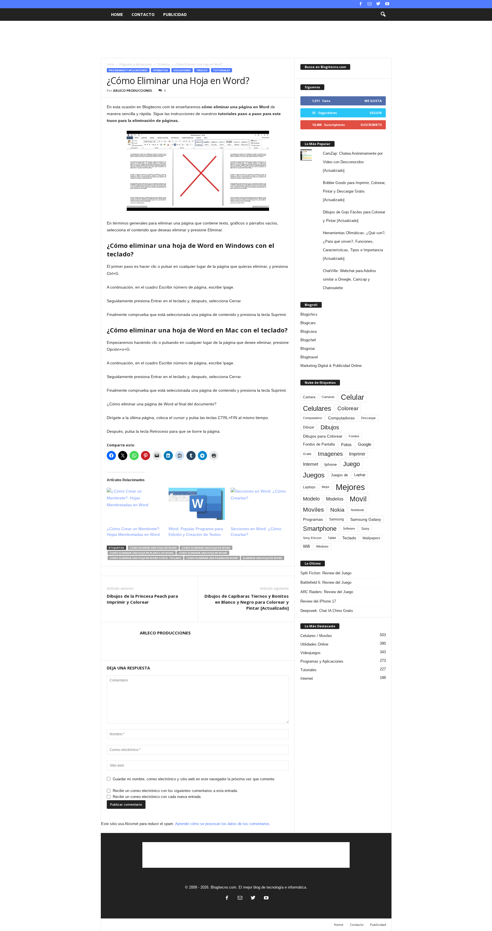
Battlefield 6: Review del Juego (325, 582)
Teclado (349, 538)
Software (349, 528)
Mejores (350, 487)
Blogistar (307, 348)
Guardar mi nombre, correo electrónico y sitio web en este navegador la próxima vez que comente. (194, 779)
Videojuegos (310, 653)
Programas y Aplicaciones (135, 64)
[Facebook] (360, 4)
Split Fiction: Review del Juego (325, 573)
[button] (383, 14)
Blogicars (308, 323)
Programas (313, 519)
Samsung (336, 519)
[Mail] (369, 4)
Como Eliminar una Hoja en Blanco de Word (142, 553)
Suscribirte (371, 124)
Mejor (325, 487)
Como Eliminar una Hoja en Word (203, 553)
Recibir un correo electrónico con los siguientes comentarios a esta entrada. (175, 791)
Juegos (314, 475)
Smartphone (320, 528)
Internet (310, 464)
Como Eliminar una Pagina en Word (212, 558)
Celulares (317, 408)
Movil (358, 499)
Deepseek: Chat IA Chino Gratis (326, 611)
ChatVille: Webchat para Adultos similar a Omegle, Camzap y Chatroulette (349, 279)
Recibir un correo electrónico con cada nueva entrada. (157, 797)
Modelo (311, 499)
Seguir (376, 113)
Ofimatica (163, 64)
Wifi (306, 546)
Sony (365, 529)
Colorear (347, 408)
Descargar (368, 418)
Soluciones (182, 70)
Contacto (143, 14)
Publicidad (175, 14)
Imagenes (330, 454)
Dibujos (330, 427)
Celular (352, 397)
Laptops (309, 487)
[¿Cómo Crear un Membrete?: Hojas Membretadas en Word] (135, 504)
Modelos (334, 499)
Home (117, 14)
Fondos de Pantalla (319, 444)
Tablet (332, 538)
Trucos (202, 70)
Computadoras (341, 418)
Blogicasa (308, 331)
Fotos (346, 444)
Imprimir (357, 453)
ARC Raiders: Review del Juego (326, 592)
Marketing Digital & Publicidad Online (331, 366)
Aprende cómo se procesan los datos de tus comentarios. (222, 824)
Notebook (357, 510)
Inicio (110, 64)
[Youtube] (387, 4)
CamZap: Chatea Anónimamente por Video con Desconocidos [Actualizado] (353, 162)
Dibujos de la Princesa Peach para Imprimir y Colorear (142, 599)
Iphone (330, 464)
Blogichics (308, 314)
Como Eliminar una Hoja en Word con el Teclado (145, 558)
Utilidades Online (314, 644)
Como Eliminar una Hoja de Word (206, 548)
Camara (309, 397)
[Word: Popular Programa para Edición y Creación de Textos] (197, 504)
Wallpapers (371, 538)
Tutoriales (221, 70)
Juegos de (339, 475)
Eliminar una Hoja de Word (262, 558)
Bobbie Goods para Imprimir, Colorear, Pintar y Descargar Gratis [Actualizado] (354, 191)
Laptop (359, 475)
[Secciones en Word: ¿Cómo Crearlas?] (259, 504)
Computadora (312, 418)
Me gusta (373, 101)
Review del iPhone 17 (318, 601)
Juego (351, 463)
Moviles (313, 509)
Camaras (328, 397)
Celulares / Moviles (316, 636)
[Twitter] (378, 4)
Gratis (307, 454)
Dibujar (308, 427)
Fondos (354, 436)
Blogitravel (309, 357)
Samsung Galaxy (365, 519)
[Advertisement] (246, 39)
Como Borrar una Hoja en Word (153, 548)
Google (364, 444)
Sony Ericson (312, 538)
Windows (322, 546)
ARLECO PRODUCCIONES (132, 90)
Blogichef (308, 340)
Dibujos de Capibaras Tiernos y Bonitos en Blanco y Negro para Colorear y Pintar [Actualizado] (246, 602)
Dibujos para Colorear (323, 436)
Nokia (337, 510)
